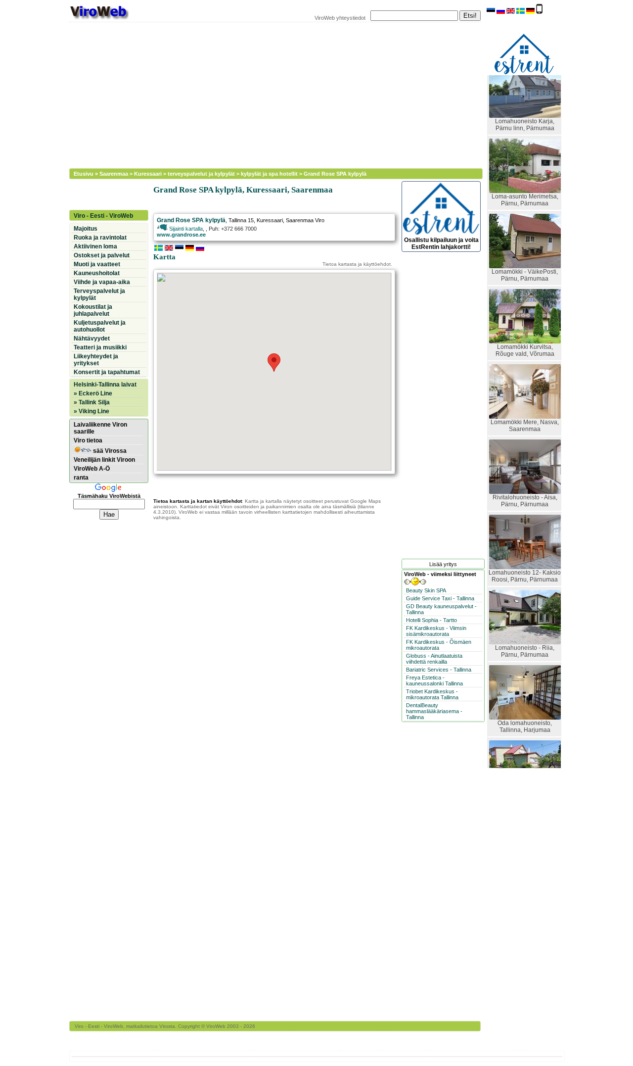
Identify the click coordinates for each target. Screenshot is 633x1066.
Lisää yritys (443, 564)
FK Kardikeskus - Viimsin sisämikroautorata (436, 631)
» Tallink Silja (92, 402)
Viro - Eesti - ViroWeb (103, 215)
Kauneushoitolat (97, 273)
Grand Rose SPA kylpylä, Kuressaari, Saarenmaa (243, 189)
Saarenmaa (113, 174)
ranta (81, 477)
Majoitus (85, 228)
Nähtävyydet (92, 338)
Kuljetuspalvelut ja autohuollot (100, 326)
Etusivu (83, 174)
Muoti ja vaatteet (97, 264)
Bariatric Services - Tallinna (438, 670)
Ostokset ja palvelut (102, 255)
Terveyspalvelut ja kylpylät (99, 294)
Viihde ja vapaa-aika (102, 282)
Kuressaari (148, 174)
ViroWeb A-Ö (92, 468)
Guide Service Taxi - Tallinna (440, 598)
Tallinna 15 (241, 220)
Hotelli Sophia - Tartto (431, 620)
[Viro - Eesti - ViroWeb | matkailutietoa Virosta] (99, 19)
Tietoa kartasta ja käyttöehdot (356, 264)
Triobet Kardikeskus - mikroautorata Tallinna (432, 694)
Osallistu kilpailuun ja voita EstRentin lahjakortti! (441, 243)
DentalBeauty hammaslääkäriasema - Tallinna (434, 711)
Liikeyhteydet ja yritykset (96, 360)
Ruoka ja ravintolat (100, 237)
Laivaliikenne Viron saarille (100, 428)
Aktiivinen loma (95, 246)
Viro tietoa (88, 440)
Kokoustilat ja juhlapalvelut (93, 310)
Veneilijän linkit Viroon (104, 459)
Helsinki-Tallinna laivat (105, 384)
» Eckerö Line (93, 393)
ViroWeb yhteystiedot (340, 18)
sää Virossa (109, 450)
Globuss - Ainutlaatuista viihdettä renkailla (434, 659)
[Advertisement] (269, 94)
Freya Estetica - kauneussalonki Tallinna (434, 680)
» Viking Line (91, 411)
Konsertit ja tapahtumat (107, 372)
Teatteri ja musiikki (100, 347)
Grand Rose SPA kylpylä (335, 174)
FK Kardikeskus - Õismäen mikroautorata (438, 645)
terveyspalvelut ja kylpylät (201, 174)
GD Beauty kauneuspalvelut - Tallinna (441, 609)
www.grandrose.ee (181, 235)
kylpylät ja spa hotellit (269, 174)
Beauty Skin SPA (426, 590)
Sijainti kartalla (185, 229)
